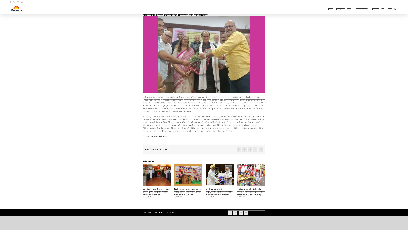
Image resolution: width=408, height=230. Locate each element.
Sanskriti (165, 136)
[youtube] (246, 213)
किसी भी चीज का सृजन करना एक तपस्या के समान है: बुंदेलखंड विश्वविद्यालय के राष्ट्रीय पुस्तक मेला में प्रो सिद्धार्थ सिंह (188, 192)
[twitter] (235, 213)
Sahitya (160, 136)
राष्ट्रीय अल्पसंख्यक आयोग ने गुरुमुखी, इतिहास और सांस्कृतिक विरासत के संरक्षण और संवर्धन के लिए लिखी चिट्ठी (219, 192)
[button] (395, 9)
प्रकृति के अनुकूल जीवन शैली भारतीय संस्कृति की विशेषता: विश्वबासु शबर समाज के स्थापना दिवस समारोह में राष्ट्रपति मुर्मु (251, 192)
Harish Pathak (150, 136)
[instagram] (241, 213)
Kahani (156, 136)
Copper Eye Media (169, 212)
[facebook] (230, 213)
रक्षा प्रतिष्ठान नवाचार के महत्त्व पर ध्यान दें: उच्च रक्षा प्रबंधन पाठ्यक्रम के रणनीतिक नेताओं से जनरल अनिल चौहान (156, 192)
